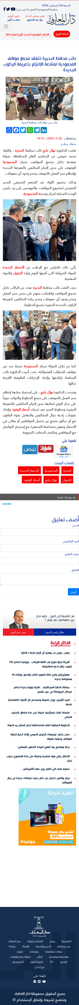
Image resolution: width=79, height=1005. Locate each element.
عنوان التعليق (72, 554)
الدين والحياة (43, 946)
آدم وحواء (18, 962)
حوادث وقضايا (53, 951)
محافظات (70, 138)
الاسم (76, 525)
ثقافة (25, 946)
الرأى (39, 956)
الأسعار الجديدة (13, 267)
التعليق (75, 570)
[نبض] (30, 449)
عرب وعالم (63, 946)
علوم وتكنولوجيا (59, 956)
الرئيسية (64, 941)
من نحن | (20, 9)
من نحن (39, 967)
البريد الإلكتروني (71, 541)
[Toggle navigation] (6, 26)
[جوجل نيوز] (63, 451)
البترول (17, 273)
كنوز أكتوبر (36, 962)
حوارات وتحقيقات (20, 956)
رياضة (12, 946)
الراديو (63, 962)
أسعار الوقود (20, 409)
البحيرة (19, 150)
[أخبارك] (45, 448)
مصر (52, 941)
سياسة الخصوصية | (47, 9)
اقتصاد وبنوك (35, 941)
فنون (20, 951)
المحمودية (10, 161)
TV (51, 962)
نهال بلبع (48, 150)
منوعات (34, 951)
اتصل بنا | (31, 9)
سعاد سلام (68, 143)
